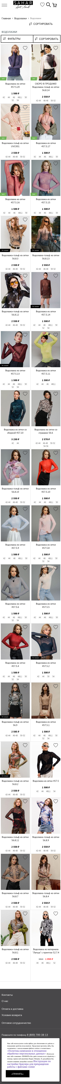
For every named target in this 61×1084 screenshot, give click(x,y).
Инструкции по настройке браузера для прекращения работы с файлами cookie (29, 1064)
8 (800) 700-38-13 (37, 1034)
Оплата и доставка (12, 1008)
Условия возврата (12, 1015)
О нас (5, 1001)
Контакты (7, 994)
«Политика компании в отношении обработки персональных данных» (27, 1052)
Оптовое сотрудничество (16, 1022)
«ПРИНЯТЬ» (17, 1073)
